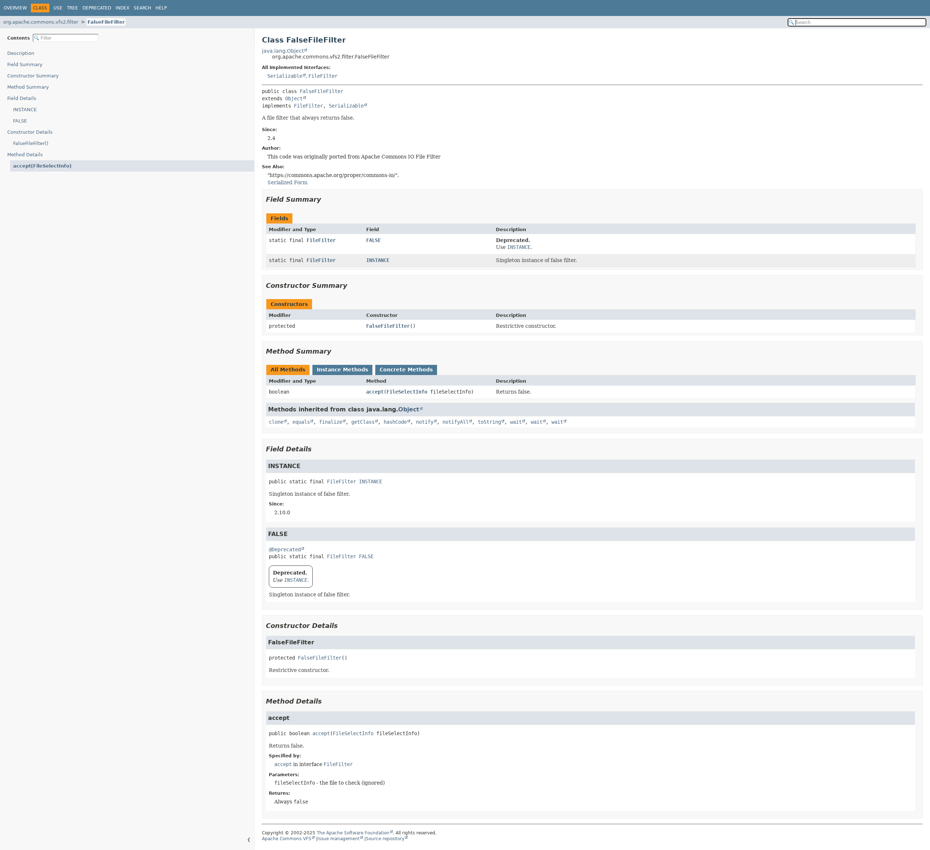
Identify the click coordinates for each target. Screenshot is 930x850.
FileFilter (322, 76)
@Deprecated (285, 549)
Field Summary (25, 64)
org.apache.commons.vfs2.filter (40, 22)
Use (57, 8)
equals (301, 422)
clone (276, 422)
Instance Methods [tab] (342, 369)
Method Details (25, 154)
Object (294, 98)
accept (375, 392)
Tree (72, 8)
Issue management (339, 838)
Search (142, 8)
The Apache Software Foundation (353, 832)
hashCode (395, 422)
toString (489, 422)
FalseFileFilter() (30, 143)
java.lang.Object (283, 51)
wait (516, 422)
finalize (330, 422)
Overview (15, 8)
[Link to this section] (326, 199)
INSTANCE (25, 109)
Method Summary (28, 87)
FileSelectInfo (407, 392)
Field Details (21, 98)
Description (20, 53)
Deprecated (96, 8)
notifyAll (455, 422)
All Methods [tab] (288, 369)
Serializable (284, 76)
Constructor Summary (33, 75)
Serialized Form (287, 182)
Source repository (385, 838)
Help (161, 8)
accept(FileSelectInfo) (42, 166)
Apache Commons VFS (286, 838)
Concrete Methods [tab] (406, 369)
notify (424, 422)
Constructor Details (30, 132)
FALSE (20, 121)
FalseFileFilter (106, 22)
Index (122, 8)
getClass (363, 422)
